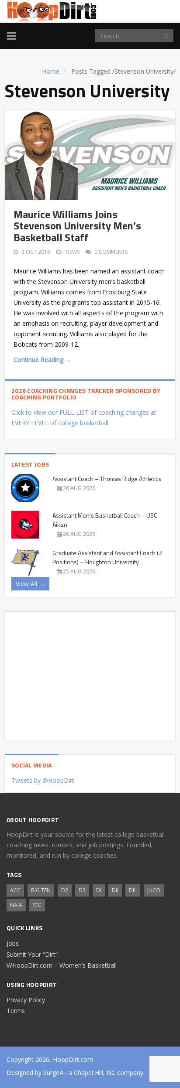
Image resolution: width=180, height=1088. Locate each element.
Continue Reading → (42, 359)
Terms (16, 1010)
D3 (82, 890)
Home (50, 71)
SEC (37, 905)
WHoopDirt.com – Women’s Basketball (62, 965)
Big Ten (41, 890)
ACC (15, 890)
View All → (30, 584)
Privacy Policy (26, 1000)
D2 (64, 890)
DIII (133, 890)
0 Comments (111, 252)
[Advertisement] (90, 673)
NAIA (16, 905)
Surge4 (53, 1072)
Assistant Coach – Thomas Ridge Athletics (106, 478)
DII (115, 890)
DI (98, 890)
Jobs (13, 943)
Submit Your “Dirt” (32, 954)
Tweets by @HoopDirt (42, 780)
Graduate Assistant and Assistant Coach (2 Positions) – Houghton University (107, 557)
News (73, 252)
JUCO (153, 890)
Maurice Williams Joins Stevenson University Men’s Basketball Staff (77, 225)
